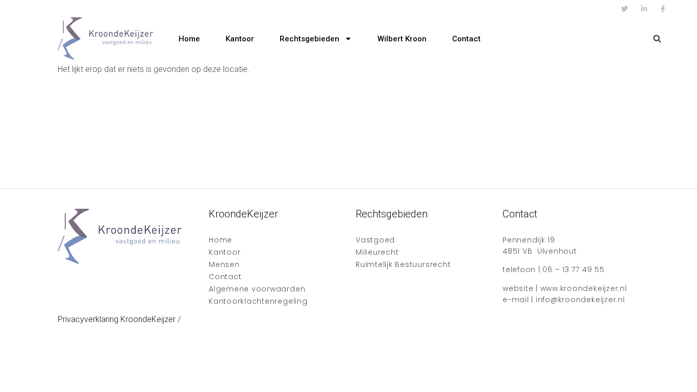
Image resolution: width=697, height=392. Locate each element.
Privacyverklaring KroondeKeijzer (117, 319)
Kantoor (240, 38)
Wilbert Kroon (402, 38)
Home (189, 38)
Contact (466, 38)
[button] (657, 38)
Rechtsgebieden (309, 38)
